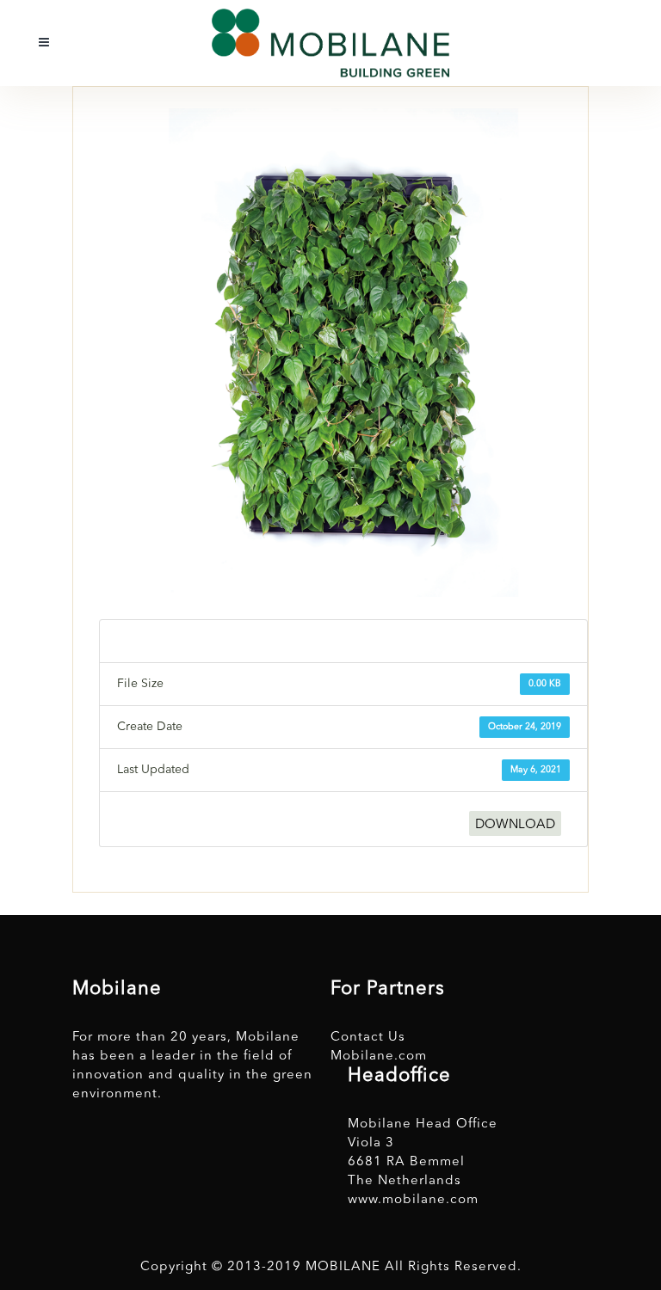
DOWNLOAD (515, 825)
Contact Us (367, 1037)
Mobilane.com (378, 1056)
